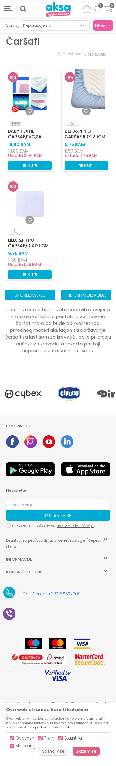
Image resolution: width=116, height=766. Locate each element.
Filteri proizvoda (86, 295)
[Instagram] (30, 441)
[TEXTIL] (16, 123)
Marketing (25, 746)
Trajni (49, 738)
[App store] (85, 469)
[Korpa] (108, 13)
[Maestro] (33, 643)
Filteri (101, 25)
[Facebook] (12, 441)
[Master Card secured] (90, 659)
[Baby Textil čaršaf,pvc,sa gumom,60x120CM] (30, 94)
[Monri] (39, 659)
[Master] (57, 643)
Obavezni (25, 738)
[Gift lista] (87, 10)
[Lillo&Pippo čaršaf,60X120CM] (86, 94)
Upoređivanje (30, 295)
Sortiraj (12, 25)
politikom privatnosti (52, 727)
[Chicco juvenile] (69, 394)
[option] (23, 394)
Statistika (73, 738)
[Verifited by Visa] (58, 675)
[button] (23, 8)
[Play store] (30, 469)
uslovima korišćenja (75, 525)
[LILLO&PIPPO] (72, 123)
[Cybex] (23, 394)
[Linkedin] (67, 441)
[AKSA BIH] (58, 9)
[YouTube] (49, 441)
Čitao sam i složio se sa (53, 525)
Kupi (31, 165)
